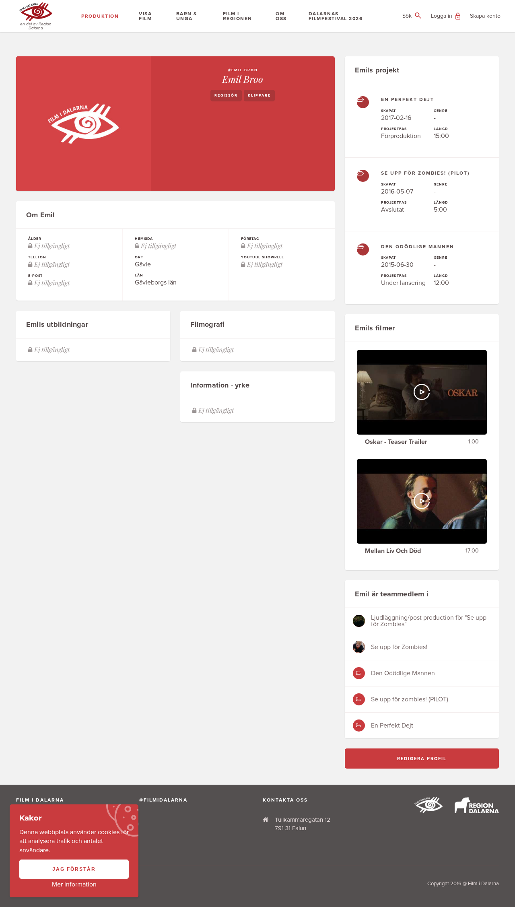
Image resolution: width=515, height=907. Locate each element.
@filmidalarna (163, 800)
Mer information (74, 884)
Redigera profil (422, 758)
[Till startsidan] (428, 811)
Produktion (100, 16)
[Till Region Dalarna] (477, 811)
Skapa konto (485, 15)
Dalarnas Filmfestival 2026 (336, 16)
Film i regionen (237, 16)
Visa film (145, 16)
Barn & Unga (187, 16)
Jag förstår (74, 869)
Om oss (281, 16)
